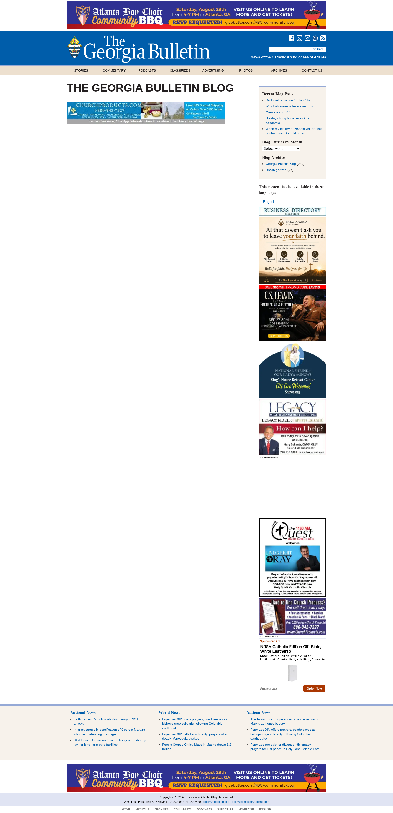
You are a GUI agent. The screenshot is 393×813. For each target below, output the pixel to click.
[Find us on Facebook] (291, 38)
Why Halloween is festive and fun (289, 106)
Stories (81, 70)
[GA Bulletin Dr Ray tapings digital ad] (292, 596)
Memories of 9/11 (278, 112)
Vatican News (258, 712)
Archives (279, 70)
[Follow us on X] (299, 38)
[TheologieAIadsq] (292, 283)
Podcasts (147, 70)
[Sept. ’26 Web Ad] (292, 397)
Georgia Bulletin (138, 49)
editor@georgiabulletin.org (219, 801)
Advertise (246, 809)
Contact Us (312, 70)
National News (83, 712)
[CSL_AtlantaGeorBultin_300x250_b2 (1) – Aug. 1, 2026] (292, 340)
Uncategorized (276, 170)
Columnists (183, 809)
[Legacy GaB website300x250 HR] (292, 454)
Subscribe (225, 809)
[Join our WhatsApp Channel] (315, 38)
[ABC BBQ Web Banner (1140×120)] (196, 27)
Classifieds (180, 70)
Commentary (114, 70)
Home (126, 809)
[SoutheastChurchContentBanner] (146, 123)
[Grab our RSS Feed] (323, 38)
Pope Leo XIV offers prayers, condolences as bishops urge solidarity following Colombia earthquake (194, 723)
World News (169, 712)
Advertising (213, 70)
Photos (246, 70)
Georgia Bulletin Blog (281, 164)
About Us (142, 809)
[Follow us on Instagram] (307, 38)
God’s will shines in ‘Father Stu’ (288, 100)
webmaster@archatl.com (253, 801)
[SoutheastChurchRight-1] (292, 633)
